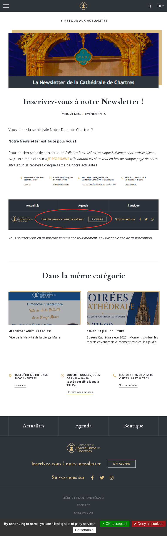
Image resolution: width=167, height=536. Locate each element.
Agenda (83, 426)
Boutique (133, 426)
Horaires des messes (80, 392)
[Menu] (6, 6)
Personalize (84, 530)
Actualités (33, 426)
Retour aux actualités (85, 21)
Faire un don (83, 512)
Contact (83, 505)
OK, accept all (116, 524)
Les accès (20, 385)
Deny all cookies (150, 524)
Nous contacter (128, 385)
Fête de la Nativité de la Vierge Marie (34, 337)
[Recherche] (149, 5)
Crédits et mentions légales (83, 498)
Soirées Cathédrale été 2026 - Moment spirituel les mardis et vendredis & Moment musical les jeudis (122, 339)
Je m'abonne (121, 464)
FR (159, 6)
